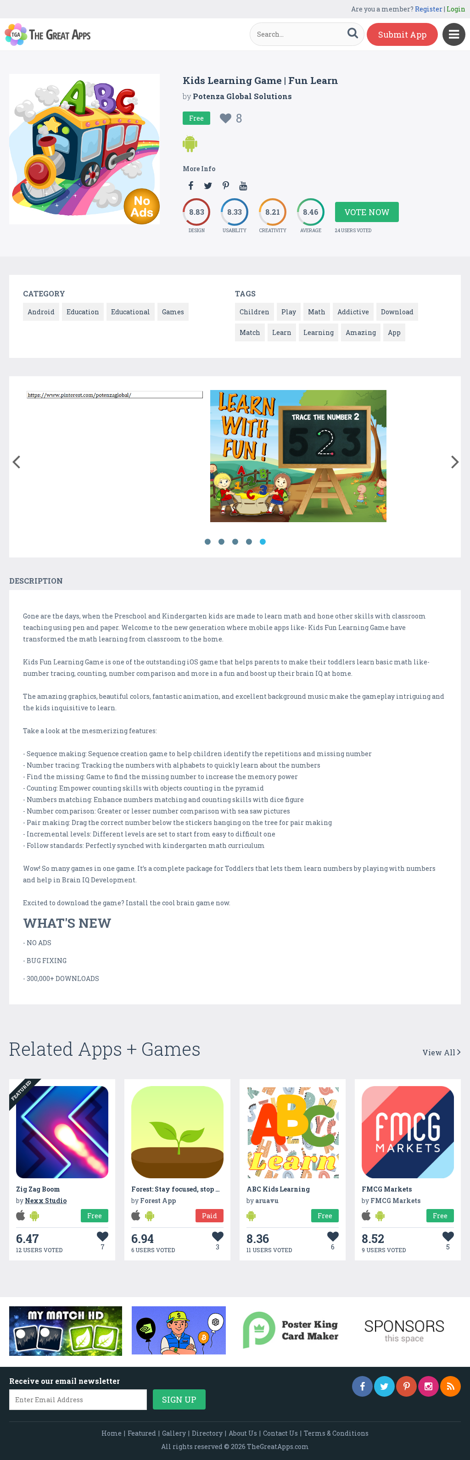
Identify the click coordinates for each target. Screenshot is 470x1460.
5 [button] (262, 541)
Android (41, 311)
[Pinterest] (406, 1386)
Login (456, 9)
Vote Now (367, 211)
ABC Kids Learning (278, 1189)
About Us (243, 1433)
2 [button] (221, 541)
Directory (207, 1433)
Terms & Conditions (336, 1433)
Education (83, 311)
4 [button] (248, 541)
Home (111, 1433)
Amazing (361, 332)
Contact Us (280, 1433)
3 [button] (235, 541)
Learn (281, 332)
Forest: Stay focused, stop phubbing (189, 1189)
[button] (16, 459)
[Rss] (450, 1386)
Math (316, 311)
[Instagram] (428, 1386)
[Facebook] (362, 1386)
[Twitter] (384, 1386)
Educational (130, 311)
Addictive (353, 311)
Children (254, 311)
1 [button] (207, 541)
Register (428, 9)
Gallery (174, 1433)
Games (173, 311)
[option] (115, 395)
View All (439, 1052)
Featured (142, 1433)
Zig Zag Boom (38, 1189)
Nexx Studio (46, 1200)
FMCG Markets (387, 1189)
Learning (318, 332)
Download (397, 311)
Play (288, 311)
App (394, 332)
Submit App (402, 34)
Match (250, 332)
